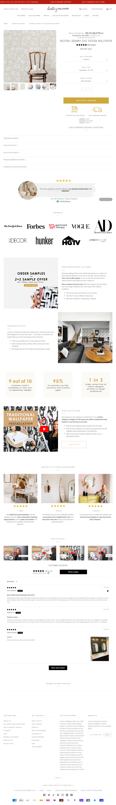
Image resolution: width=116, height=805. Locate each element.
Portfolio (35, 727)
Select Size (86, 67)
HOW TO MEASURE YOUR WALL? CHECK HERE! (86, 127)
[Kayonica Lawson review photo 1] (100, 649)
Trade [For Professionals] (66, 790)
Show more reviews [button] (58, 668)
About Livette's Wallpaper (91, 790)
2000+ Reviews (37, 724)
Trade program (37, 747)
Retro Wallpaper (18, 24)
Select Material (86, 56)
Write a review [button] (73, 572)
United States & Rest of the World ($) (57, 785)
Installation (74, 444)
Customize (7, 730)
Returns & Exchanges (11, 737)
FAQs (5, 734)
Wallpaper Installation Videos (14, 724)
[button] (81, 45)
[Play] (29, 65)
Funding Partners (38, 737)
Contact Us (7, 721)
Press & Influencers (39, 730)
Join (107, 734)
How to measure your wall (13, 727)
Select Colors (86, 78)
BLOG (49, 790)
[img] (11, 588)
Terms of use (8, 740)
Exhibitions (36, 740)
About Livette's (37, 721)
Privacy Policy (9, 744)
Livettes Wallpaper (23, 790)
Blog (33, 744)
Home (6, 24)
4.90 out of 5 (48, 571)
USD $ (57, 778)
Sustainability (37, 734)
